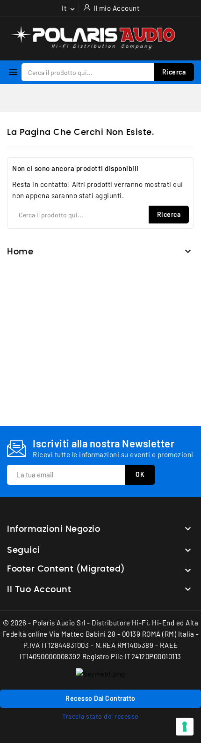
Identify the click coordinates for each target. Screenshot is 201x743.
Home (20, 252)
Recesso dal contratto (100, 698)
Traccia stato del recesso (100, 716)
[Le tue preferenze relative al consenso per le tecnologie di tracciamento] (185, 727)
